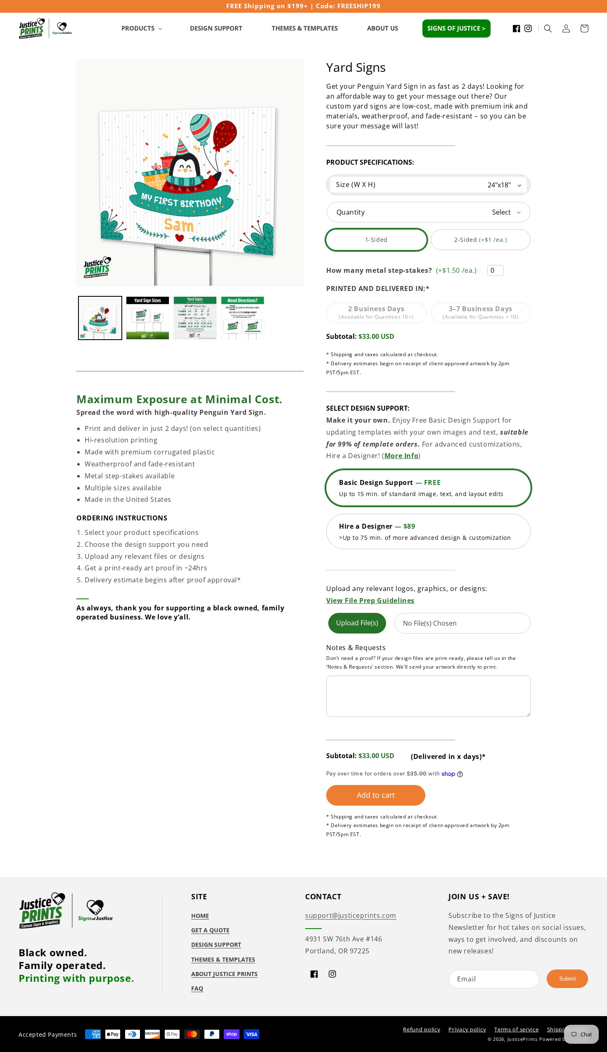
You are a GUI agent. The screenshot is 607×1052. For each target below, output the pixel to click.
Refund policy (421, 1029)
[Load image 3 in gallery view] (195, 318)
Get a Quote (210, 930)
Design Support (216, 944)
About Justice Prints (224, 974)
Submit (567, 979)
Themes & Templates (223, 959)
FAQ (197, 988)
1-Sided (388, 243)
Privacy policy (467, 1029)
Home (200, 916)
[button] (141, 28)
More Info (401, 455)
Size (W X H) (355, 184)
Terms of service (516, 1029)
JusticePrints (522, 1039)
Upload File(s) (357, 622)
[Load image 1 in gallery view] (100, 318)
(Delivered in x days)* (448, 756)
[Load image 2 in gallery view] (147, 318)
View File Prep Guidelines (370, 600)
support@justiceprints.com (350, 915)
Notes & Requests (356, 647)
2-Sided (484, 243)
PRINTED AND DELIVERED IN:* (378, 288)
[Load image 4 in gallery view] (242, 318)
